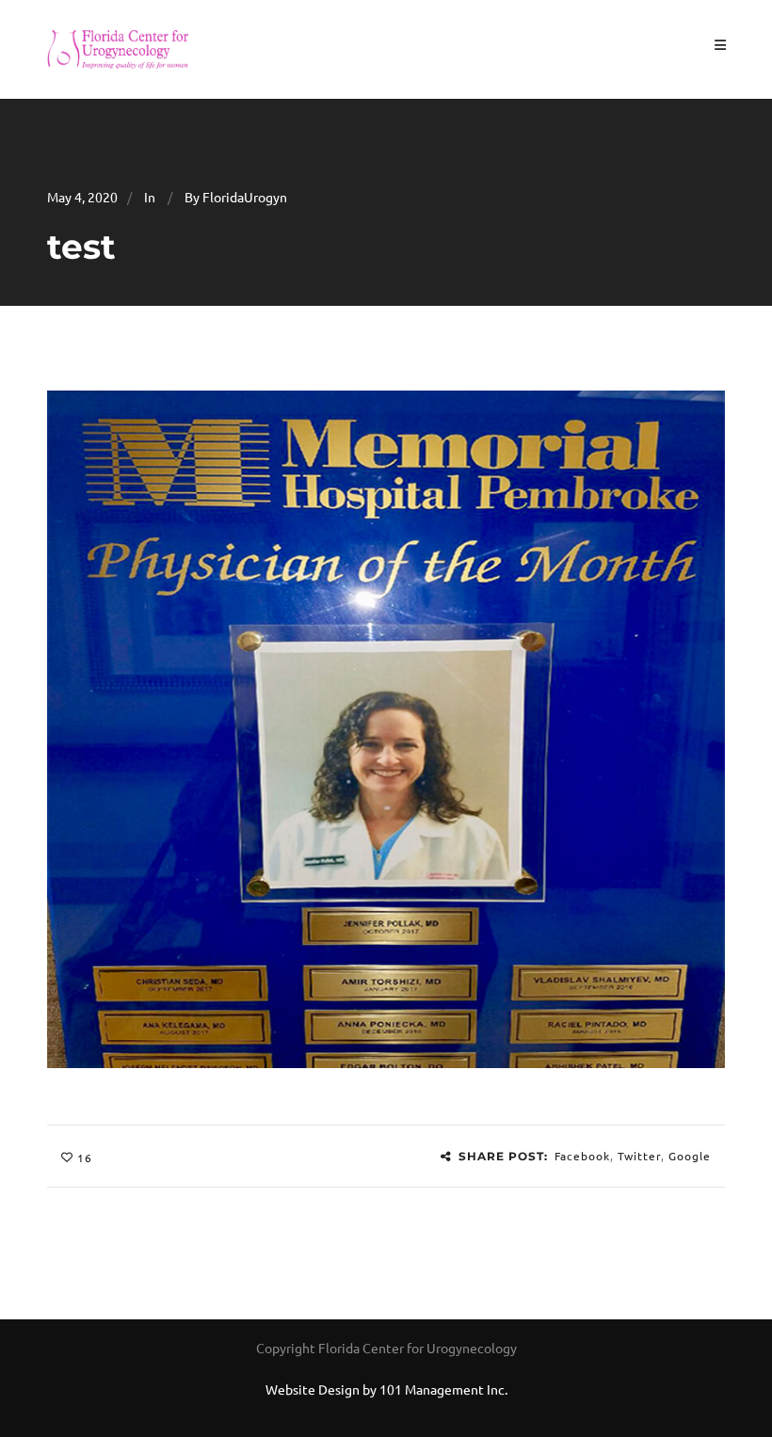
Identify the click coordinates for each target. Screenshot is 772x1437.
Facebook (582, 1155)
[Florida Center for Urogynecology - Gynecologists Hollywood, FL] (117, 47)
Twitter (639, 1155)
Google (689, 1155)
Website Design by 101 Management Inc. (386, 1389)
